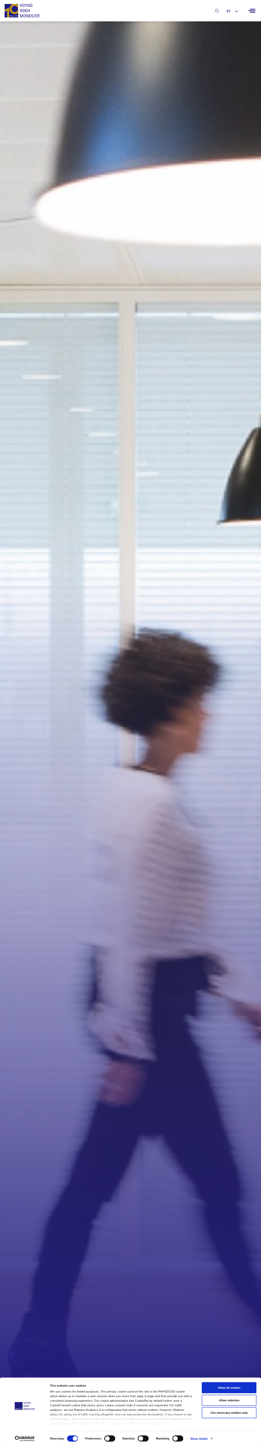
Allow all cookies (229, 1387)
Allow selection (229, 1400)
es (228, 11)
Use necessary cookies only (229, 1412)
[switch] (109, 1438)
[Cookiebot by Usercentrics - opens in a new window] (24, 1438)
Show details (199, 1438)
